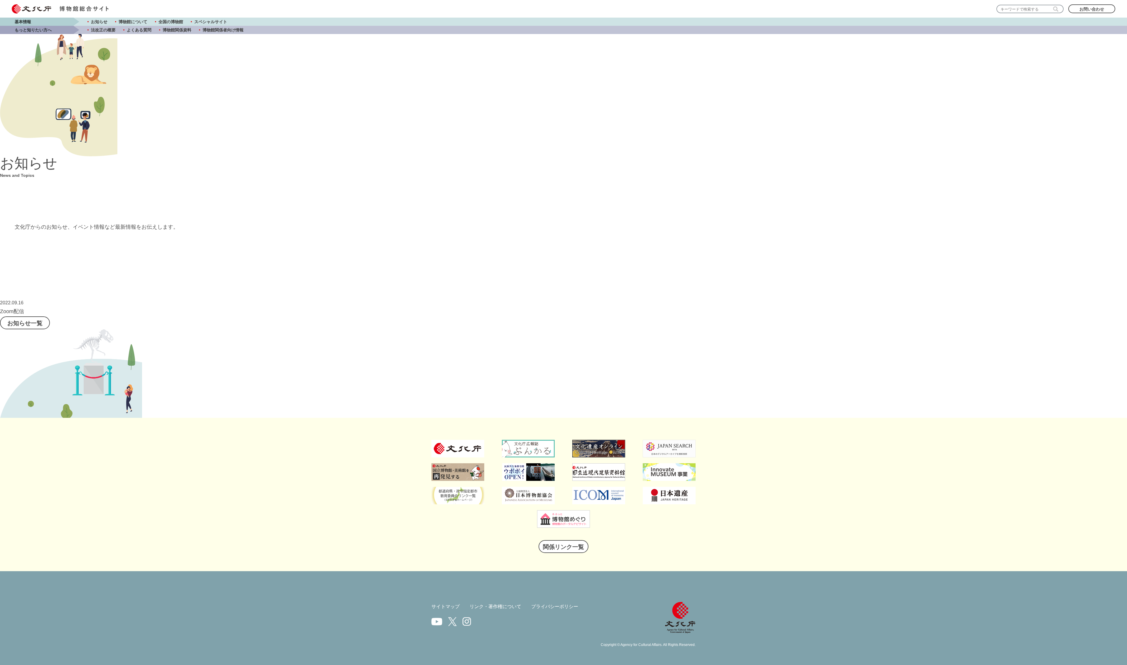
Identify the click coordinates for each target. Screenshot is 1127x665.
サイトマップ (445, 606)
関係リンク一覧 (563, 547)
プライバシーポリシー (554, 606)
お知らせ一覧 (25, 323)
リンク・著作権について (495, 606)
